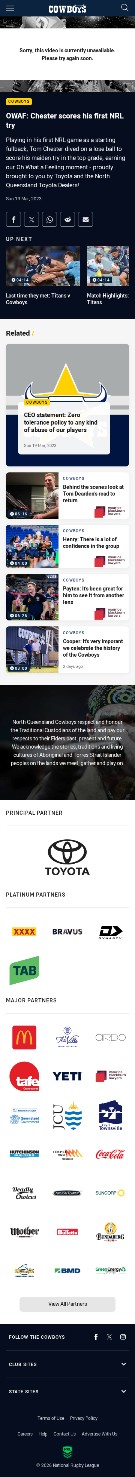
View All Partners (67, 1303)
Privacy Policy (84, 1418)
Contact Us (65, 1434)
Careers (25, 1434)
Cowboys (19, 101)
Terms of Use (51, 1418)
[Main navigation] (10, 8)
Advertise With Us (99, 1434)
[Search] (125, 8)
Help (43, 1434)
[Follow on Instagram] (123, 1337)
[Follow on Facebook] (96, 1337)
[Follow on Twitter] (109, 1337)
